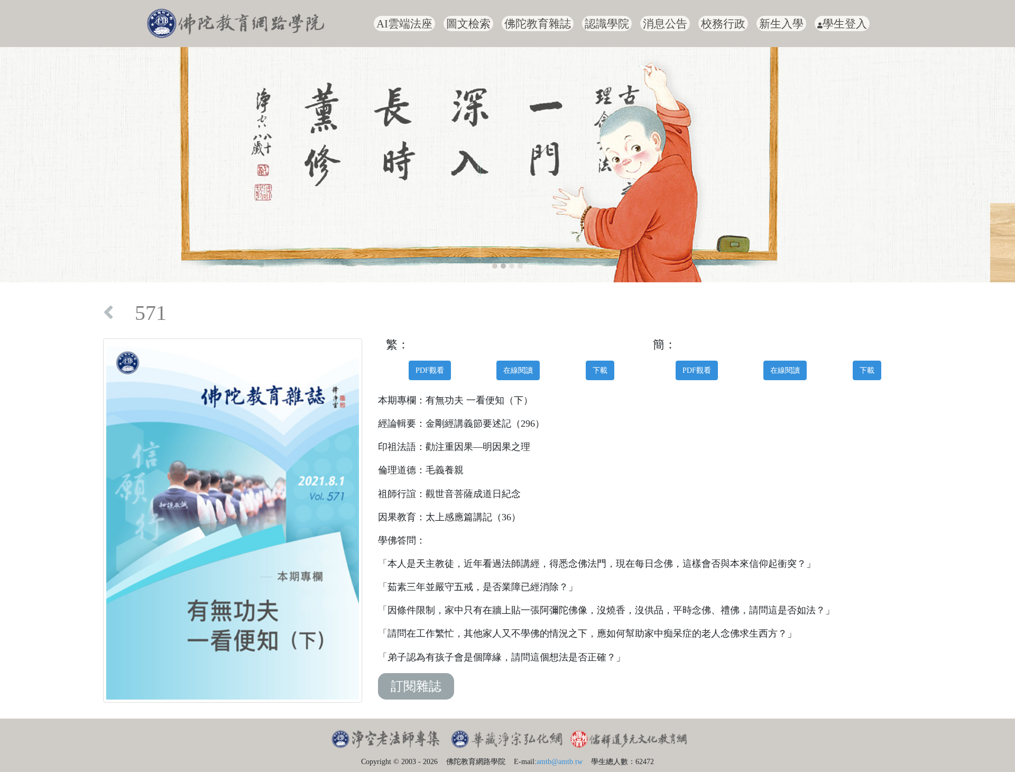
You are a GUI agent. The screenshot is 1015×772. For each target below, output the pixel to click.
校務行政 (723, 23)
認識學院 (607, 23)
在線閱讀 (518, 370)
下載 (600, 370)
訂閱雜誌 (416, 686)
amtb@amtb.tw (560, 761)
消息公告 (665, 23)
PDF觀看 (430, 370)
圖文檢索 (468, 23)
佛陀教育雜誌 (537, 23)
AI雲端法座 (404, 23)
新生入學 (781, 23)
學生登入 (845, 23)
